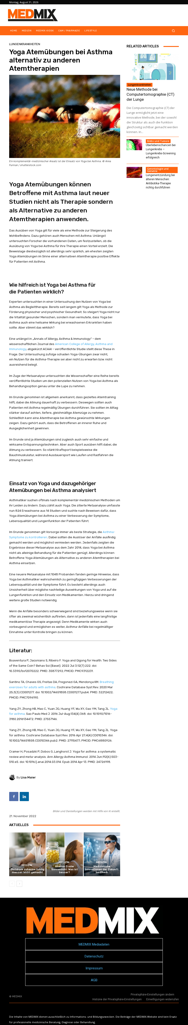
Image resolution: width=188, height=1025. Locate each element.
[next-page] (19, 884)
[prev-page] (12, 884)
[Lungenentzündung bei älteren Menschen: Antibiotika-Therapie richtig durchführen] (134, 172)
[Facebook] (13, 796)
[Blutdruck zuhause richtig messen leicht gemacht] (27, 854)
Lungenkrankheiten (24, 44)
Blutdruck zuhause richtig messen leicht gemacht (27, 871)
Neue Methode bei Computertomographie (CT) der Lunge (150, 94)
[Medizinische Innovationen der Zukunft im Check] (102, 854)
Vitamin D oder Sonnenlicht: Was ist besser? (64, 869)
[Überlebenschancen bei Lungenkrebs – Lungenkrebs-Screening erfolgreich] (134, 144)
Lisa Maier (28, 777)
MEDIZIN (27, 865)
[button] (173, 30)
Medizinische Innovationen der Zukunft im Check (102, 869)
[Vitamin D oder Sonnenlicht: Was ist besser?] (64, 854)
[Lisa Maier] (13, 777)
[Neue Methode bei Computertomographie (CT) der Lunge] (153, 67)
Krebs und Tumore (158, 141)
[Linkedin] (24, 796)
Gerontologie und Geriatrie (158, 170)
